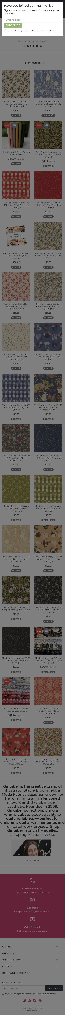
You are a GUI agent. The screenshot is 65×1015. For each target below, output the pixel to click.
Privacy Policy (49, 31)
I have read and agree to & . (31, 31)
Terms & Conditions (34, 31)
